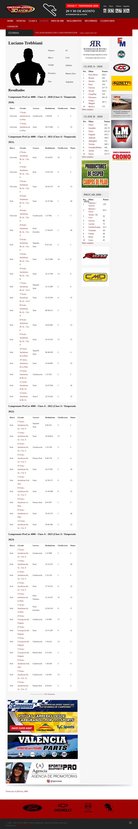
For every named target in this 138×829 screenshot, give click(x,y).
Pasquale (92, 135)
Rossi (91, 84)
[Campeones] (42, 706)
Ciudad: (51, 65)
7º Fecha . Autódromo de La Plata (25, 116)
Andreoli (92, 138)
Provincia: (52, 73)
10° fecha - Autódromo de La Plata (24, 352)
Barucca (92, 107)
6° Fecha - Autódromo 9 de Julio (23, 663)
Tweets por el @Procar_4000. (17, 791)
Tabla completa (87, 110)
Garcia (91, 154)
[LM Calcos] (121, 134)
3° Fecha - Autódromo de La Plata (23, 597)
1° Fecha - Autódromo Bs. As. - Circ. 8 (23, 425)
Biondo (91, 78)
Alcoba (91, 151)
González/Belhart (95, 147)
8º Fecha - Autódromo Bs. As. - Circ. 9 (23, 491)
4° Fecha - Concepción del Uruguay (23, 619)
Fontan (91, 234)
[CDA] (121, 68)
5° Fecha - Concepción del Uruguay (23, 641)
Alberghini (93, 141)
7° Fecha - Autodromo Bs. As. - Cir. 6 (25, 286)
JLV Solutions (50, 694)
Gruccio (92, 221)
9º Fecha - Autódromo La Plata (23, 502)
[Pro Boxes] (121, 106)
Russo (91, 237)
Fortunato (92, 230)
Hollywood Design (23, 826)
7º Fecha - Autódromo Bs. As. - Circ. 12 (23, 674)
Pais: (50, 82)
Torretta (92, 144)
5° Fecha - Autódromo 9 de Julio (23, 480)
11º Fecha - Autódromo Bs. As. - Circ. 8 (23, 524)
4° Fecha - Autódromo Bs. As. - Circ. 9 (23, 447)
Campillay (92, 94)
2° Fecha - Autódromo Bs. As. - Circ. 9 (23, 575)
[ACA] (121, 54)
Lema (91, 240)
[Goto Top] (130, 822)
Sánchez (92, 81)
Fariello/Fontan (94, 227)
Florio (91, 125)
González (92, 128)
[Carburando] (42, 722)
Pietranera (92, 97)
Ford (67, 58)
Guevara (92, 88)
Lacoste (91, 224)
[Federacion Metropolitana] (121, 42)
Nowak (91, 91)
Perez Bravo (93, 75)
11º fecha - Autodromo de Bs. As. (24, 374)
